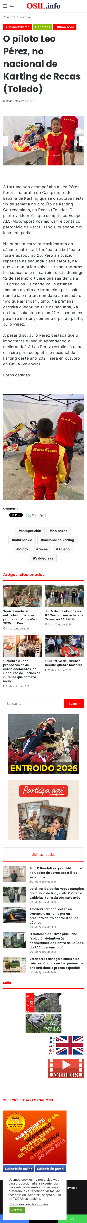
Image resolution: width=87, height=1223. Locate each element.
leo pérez (59, 531)
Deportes (42, 27)
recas (43, 549)
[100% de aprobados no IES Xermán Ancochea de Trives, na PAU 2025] (64, 596)
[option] (43, 140)
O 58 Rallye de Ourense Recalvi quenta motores (64, 663)
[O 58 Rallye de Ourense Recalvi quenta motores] (64, 646)
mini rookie (23, 540)
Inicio (9, 17)
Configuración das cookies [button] (29, 1204)
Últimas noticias (43, 855)
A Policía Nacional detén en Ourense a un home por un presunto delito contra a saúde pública (54, 916)
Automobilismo (17, 27)
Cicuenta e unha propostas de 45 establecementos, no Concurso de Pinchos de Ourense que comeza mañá (22, 671)
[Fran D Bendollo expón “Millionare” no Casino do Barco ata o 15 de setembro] (14, 874)
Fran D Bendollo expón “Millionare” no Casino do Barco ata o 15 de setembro (56, 872)
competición (31, 531)
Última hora (23, 17)
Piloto (23, 549)
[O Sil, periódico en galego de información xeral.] (43, 6)
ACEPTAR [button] (17, 1210)
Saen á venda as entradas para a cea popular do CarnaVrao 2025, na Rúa (20, 617)
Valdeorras (44, 558)
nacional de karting (58, 540)
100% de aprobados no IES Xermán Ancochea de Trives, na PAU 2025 (64, 615)
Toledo (64, 549)
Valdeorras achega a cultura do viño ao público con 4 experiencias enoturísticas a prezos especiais (56, 963)
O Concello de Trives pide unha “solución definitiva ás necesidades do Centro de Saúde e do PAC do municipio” (57, 941)
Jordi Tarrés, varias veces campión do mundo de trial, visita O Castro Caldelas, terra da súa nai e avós (57, 893)
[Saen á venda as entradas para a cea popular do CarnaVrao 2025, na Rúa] (22, 596)
